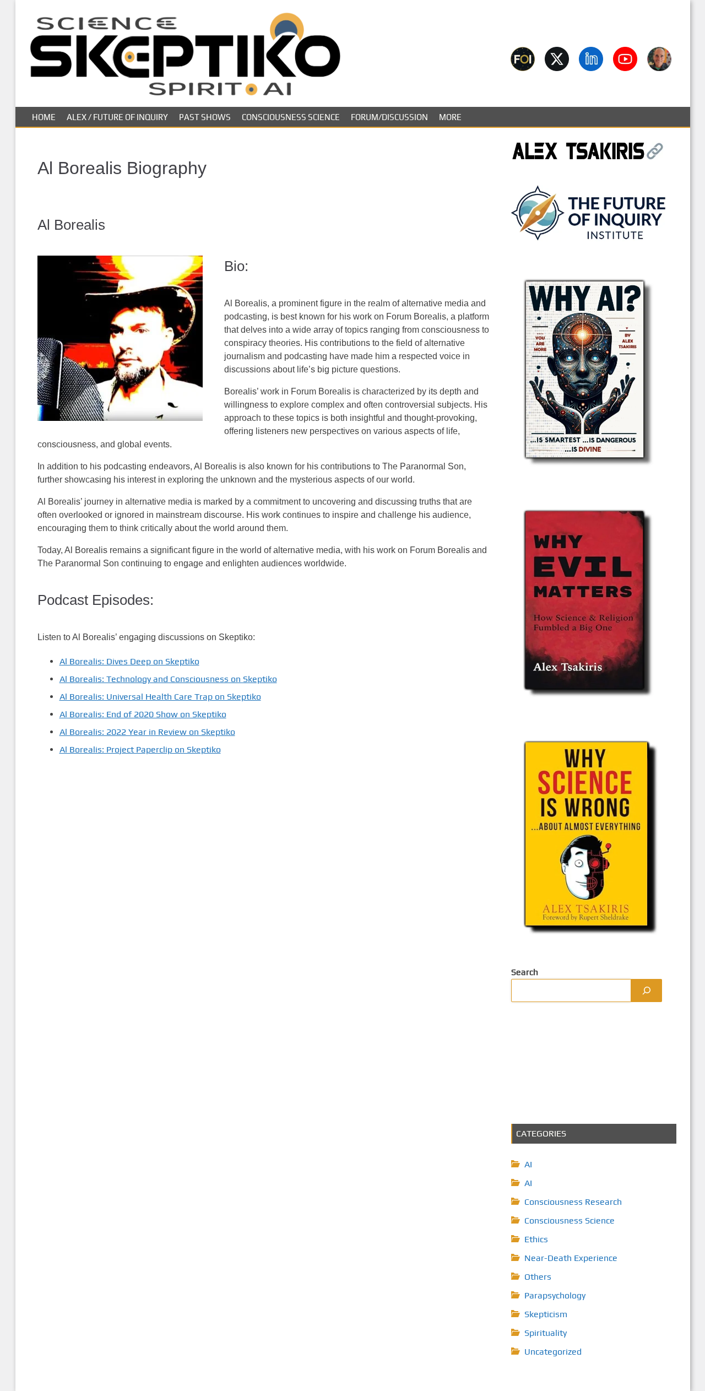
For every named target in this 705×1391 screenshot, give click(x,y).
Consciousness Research (573, 1202)
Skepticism (545, 1314)
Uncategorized (553, 1351)
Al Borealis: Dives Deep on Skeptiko (129, 661)
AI (528, 1164)
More (450, 117)
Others (537, 1276)
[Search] (646, 990)
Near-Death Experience (570, 1258)
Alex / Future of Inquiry (117, 117)
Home (44, 117)
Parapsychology (554, 1295)
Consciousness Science (291, 117)
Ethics (536, 1239)
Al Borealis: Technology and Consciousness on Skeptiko (168, 679)
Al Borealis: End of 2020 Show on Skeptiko (142, 714)
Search (524, 972)
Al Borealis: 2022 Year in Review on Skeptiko (147, 732)
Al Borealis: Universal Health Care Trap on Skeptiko (160, 696)
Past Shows (205, 117)
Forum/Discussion (389, 117)
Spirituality (545, 1333)
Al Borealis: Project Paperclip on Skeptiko (140, 749)
